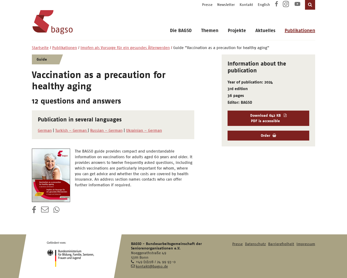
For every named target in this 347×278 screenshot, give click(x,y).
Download (265, 118)
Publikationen (300, 30)
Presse (207, 4)
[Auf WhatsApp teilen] (56, 211)
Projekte (237, 30)
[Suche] (310, 5)
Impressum (305, 244)
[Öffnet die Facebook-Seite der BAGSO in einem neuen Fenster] (276, 4)
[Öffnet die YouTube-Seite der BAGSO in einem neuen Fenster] (297, 4)
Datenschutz (255, 244)
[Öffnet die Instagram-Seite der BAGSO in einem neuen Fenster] (286, 6)
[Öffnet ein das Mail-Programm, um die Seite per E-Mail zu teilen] (45, 211)
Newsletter (226, 4)
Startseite (40, 47)
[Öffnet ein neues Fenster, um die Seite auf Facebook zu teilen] (34, 211)
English (264, 4)
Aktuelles (265, 30)
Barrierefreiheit (281, 244)
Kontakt (246, 4)
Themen (209, 30)
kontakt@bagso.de (152, 266)
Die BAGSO (181, 30)
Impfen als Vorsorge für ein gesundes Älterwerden (125, 47)
